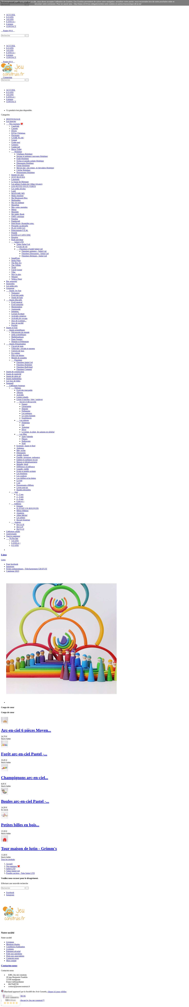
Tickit (13, 267)
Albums (19, 392)
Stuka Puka (16, 260)
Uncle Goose (16, 270)
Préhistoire (26, 411)
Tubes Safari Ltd (23, 244)
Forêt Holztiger (22, 158)
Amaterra (20, 513)
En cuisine (15, 353)
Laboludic (15, 179)
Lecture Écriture (17, 314)
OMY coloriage (17, 216)
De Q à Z (20, 529)
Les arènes (20, 517)
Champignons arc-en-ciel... (24, 777)
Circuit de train (17, 346)
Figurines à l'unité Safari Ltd (29, 249)
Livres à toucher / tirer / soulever (29, 399)
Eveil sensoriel (17, 304)
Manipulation (16, 307)
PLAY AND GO (18, 228)
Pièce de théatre (17, 355)
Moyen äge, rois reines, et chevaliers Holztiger (35, 168)
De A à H (20, 524)
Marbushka (15, 200)
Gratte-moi (15, 142)
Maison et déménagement (26, 462)
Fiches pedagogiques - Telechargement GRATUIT (26, 569)
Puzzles (14, 325)
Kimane (19, 506)
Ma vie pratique (17, 203)
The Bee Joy (16, 263)
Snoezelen (10, 284)
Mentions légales (13, 944)
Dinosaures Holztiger (25, 163)
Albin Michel (21, 515)
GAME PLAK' (17, 138)
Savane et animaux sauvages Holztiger (32, 156)
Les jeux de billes (13, 381)
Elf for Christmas (18, 133)
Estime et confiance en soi (27, 460)
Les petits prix (12, 286)
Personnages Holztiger (25, 172)
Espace (24, 404)
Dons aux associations (15, 956)
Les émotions (21, 473)
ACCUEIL (10, 15)
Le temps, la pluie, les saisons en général (38, 432)
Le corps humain (28, 416)
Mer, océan (20, 450)
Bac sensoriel (11, 281)
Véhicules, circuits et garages (23, 348)
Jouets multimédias (13, 379)
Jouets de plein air (13, 376)
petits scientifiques (18, 335)
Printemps (26, 423)
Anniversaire (11, 534)
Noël (24, 443)
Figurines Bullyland (24, 367)
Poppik (14, 233)
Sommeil (9, 383)
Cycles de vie (21, 247)
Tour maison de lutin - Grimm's (29, 848)
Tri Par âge (12, 538)
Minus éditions (22, 511)
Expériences (26, 418)
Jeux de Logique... (18, 321)
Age (14, 492)
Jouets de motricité (13, 374)
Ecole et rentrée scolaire (26, 471)
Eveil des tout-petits (24, 390)
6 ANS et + (10, 22)
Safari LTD (17, 242)
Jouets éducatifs (14, 300)
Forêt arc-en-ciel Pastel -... (24, 754)
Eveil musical (16, 302)
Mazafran (15, 205)
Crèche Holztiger (23, 170)
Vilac (13, 272)
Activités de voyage (19, 318)
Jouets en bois (11, 328)
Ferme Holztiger (23, 165)
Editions (16, 504)
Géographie (26, 406)
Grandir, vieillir (22, 469)
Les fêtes (21, 434)
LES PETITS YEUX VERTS (23, 186)
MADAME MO (18, 193)
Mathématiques (17, 337)
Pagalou (14, 219)
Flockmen (15, 135)
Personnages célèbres (25, 485)
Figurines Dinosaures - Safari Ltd (35, 253)
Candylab (15, 126)
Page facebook (12, 564)
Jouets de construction (15, 372)
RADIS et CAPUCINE (21, 235)
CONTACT (11, 26)
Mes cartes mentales (19, 207)
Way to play (16, 274)
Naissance (15, 293)
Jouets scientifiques (15, 330)
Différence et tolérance (25, 467)
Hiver (24, 429)
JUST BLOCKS (18, 177)
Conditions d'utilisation (15, 947)
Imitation (15, 311)
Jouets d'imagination (16, 344)
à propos (9, 24)
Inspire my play (17, 175)
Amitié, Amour (22, 455)
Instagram (10, 566)
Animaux (20, 448)
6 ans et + (20, 501)
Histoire (25, 409)
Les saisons (22, 420)
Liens (4, 554)
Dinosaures (21, 453)
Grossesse (10, 288)
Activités (20, 395)
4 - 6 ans (19, 499)
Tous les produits (8, 859)
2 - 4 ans (19, 497)
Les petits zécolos (18, 189)
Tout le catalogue (13, 536)
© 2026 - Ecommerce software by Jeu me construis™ (22, 1000)
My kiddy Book (17, 214)
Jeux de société (17, 323)
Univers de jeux (17, 351)
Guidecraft (15, 147)
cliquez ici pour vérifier (57, 992)
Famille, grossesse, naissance (28, 457)
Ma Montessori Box (19, 198)
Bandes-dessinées (23, 490)
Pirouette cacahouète (19, 226)
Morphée (15, 212)
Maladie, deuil (22, 464)
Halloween (26, 441)
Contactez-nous (12, 958)
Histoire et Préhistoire (20, 341)
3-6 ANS (9, 19)
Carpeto (14, 128)
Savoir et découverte (26, 402)
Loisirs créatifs (22, 397)
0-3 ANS (9, 17)
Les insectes (11, 121)
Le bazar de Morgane (20, 182)
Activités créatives (18, 316)
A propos (10, 949)
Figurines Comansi (24, 369)
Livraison (10, 942)
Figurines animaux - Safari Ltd (34, 251)
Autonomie (15, 309)
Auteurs (16, 522)
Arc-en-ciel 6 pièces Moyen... (26, 730)
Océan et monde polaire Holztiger (30, 161)
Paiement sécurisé (13, 951)
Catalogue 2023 (12, 571)
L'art (18, 483)
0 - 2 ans (19, 494)
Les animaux (27, 413)
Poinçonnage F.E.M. (19, 230)
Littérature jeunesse (15, 385)
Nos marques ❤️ (14, 124)
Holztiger (16, 152)
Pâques (24, 439)
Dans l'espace (16, 339)
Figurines (16, 360)
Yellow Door (16, 279)
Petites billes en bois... (20, 824)
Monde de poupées (19, 358)
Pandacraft (15, 221)
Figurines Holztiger (24, 365)
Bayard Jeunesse (23, 520)
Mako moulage (17, 196)
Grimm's (14, 145)
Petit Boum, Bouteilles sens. (22, 223)
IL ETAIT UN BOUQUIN (27, 508)
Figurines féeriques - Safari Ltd (34, 256)
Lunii (13, 191)
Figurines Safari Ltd (24, 362)
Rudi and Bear (17, 240)
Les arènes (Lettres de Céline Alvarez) (26, 184)
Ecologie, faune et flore (25, 446)
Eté (23, 425)
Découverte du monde (20, 332)
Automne (25, 427)
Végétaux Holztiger (24, 154)
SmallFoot (15, 258)
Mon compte (11, 961)
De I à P (19, 527)
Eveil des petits (17, 295)
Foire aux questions (14, 954)
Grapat (14, 140)
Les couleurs (21, 476)
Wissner (14, 277)
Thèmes (16, 388)
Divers (14, 131)
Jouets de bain (17, 297)
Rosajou (14, 237)
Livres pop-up (22, 487)
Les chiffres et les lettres (26, 478)
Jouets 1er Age (13, 291)
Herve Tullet (16, 149)
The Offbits (16, 265)
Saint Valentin (27, 436)
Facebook (10, 892)
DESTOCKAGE (13, 119)
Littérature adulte (13, 531)
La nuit (19, 480)
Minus (13, 209)
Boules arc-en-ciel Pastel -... (25, 801)
